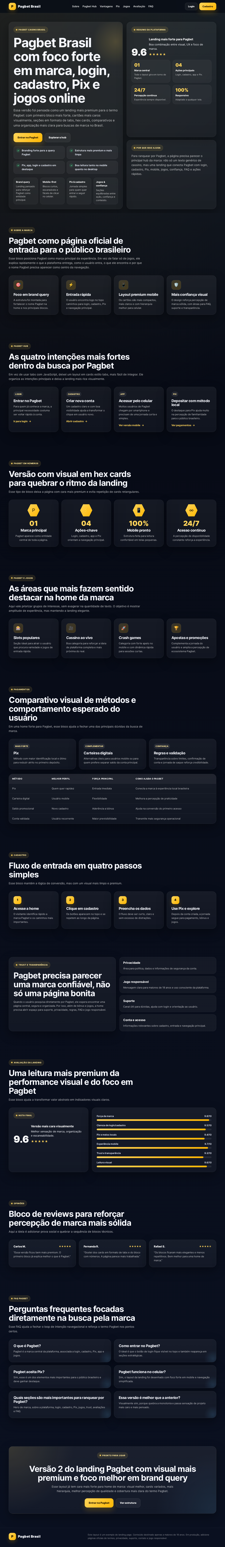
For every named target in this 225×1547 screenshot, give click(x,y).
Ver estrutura (128, 1502)
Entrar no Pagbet (28, 137)
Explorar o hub (57, 137)
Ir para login (21, 421)
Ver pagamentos (181, 425)
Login (191, 6)
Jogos (126, 6)
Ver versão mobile (129, 425)
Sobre (75, 6)
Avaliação (139, 6)
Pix (118, 6)
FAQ (150, 6)
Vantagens (106, 6)
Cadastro (207, 6)
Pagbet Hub (90, 6)
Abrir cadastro (75, 421)
